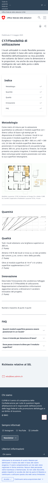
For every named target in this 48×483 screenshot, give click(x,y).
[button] (44, 417)
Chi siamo (7, 454)
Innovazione (10, 103)
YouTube (22, 430)
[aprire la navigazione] (44, 17)
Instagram (9, 430)
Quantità (9, 92)
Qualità (8, 97)
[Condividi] (45, 26)
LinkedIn (34, 430)
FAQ (7, 108)
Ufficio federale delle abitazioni (19, 18)
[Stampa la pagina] (40, 26)
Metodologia (10, 86)
